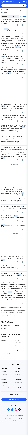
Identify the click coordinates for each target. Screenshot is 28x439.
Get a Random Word (14, 399)
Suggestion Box (18, 387)
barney (16, 350)
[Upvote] (17, 25)
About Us (17, 371)
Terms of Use (18, 385)
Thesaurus (4, 374)
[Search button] (24, 5)
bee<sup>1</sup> (6, 325)
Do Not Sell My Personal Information (14, 415)
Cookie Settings (18, 382)
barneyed (17, 353)
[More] (26, 25)
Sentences (23, 16)
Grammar (3, 379)
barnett (3, 350)
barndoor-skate (19, 343)
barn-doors (4, 343)
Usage (3, 385)
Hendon (17, 325)
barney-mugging (5, 353)
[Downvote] (23, 25)
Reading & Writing (5, 387)
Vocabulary (4, 382)
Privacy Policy (18, 377)
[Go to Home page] (7, 2)
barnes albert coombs (7, 348)
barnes (16, 345)
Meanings (5, 16)
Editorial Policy (18, 379)
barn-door (17, 340)
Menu (24, 1)
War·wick (3, 328)
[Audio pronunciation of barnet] (2, 12)
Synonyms (14, 16)
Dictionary (3, 371)
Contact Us (17, 374)
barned (3, 345)
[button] (19, 1)
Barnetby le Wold (5, 340)
